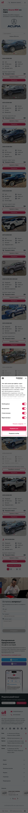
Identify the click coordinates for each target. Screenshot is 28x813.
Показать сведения (18, 423)
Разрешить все (14, 428)
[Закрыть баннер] (25, 378)
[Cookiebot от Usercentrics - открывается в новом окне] (16, 378)
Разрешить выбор (14, 433)
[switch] (24, 408)
